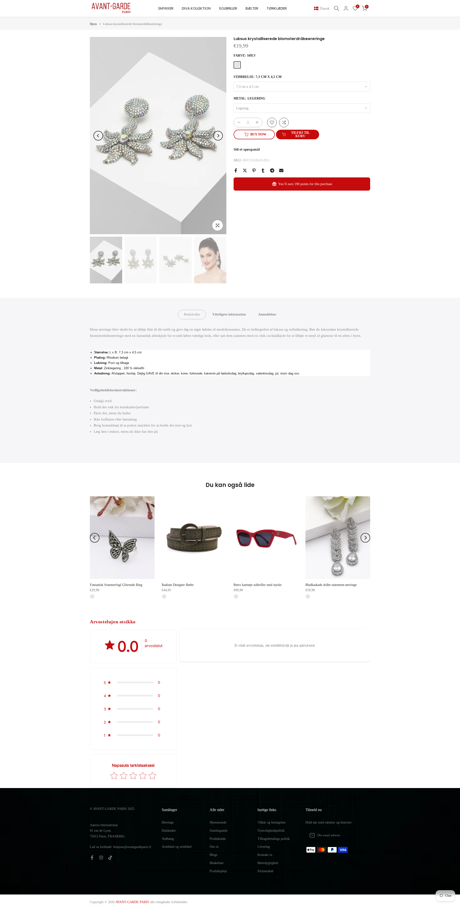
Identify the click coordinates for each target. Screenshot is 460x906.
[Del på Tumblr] (263, 170)
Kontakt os (265, 855)
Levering (264, 846)
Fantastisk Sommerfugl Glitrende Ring (116, 585)
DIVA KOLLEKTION (196, 8)
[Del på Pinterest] (254, 170)
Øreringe (168, 822)
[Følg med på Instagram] (101, 857)
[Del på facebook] (236, 170)
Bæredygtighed (268, 863)
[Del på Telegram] (272, 170)
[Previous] (98, 135)
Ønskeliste (217, 863)
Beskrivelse (192, 314)
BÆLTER (252, 8)
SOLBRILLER (228, 8)
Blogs (213, 855)
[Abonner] (361, 835)
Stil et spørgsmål (247, 149)
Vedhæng (168, 839)
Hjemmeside (218, 822)
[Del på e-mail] (281, 170)
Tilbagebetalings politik (274, 839)
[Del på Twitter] (245, 170)
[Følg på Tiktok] (110, 857)
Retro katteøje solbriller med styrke (258, 585)
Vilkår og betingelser (272, 822)
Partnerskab (265, 871)
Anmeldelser (267, 314)
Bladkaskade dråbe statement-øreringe (331, 585)
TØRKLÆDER (277, 8)
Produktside (218, 839)
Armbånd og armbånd (176, 846)
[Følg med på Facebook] (92, 857)
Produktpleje (218, 871)
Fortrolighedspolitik (271, 830)
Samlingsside (218, 830)
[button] (323, 8)
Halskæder (169, 830)
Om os (214, 846)
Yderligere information (229, 314)
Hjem (93, 23)
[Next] (218, 135)
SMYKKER (165, 8)
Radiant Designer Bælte (178, 585)
